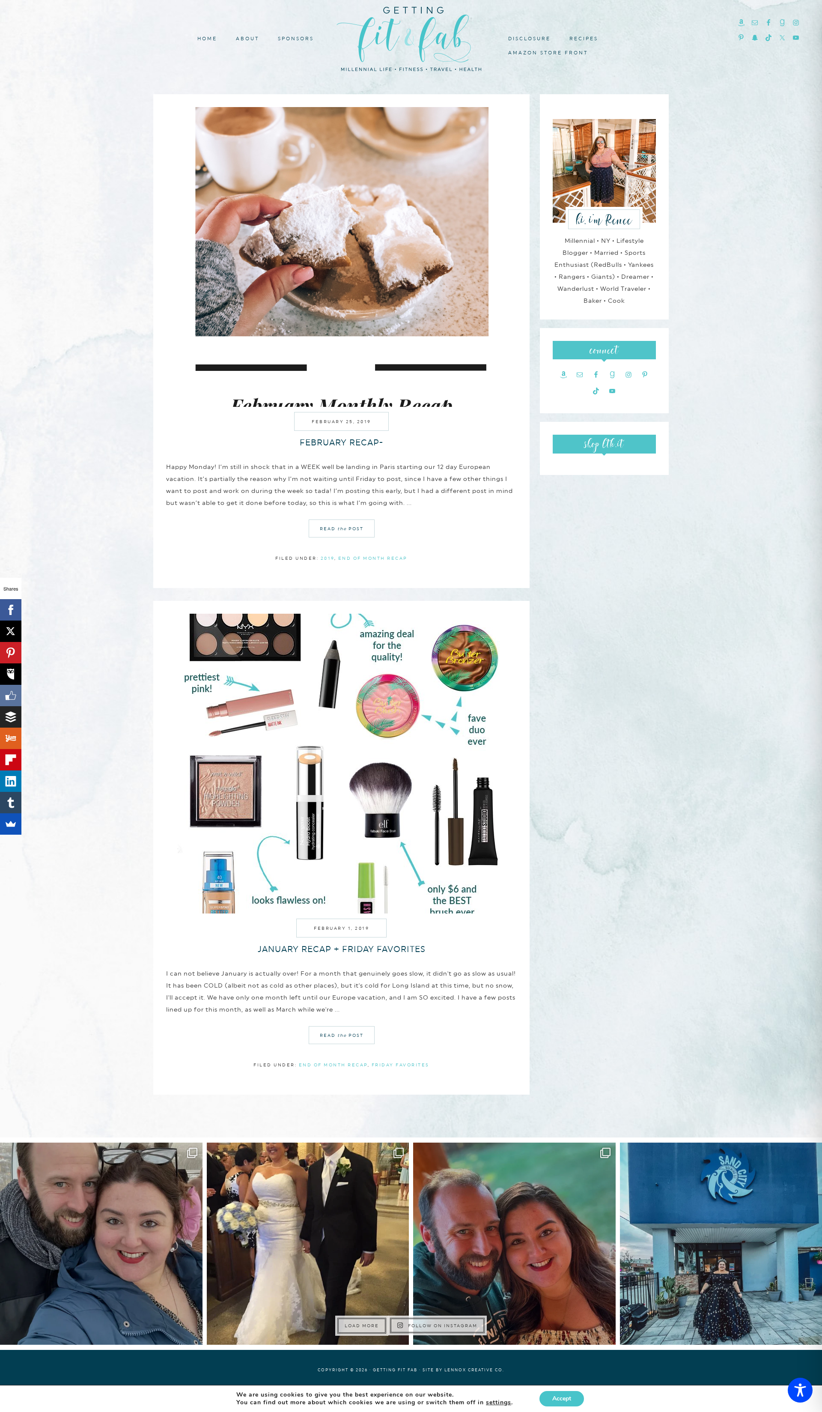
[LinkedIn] (10, 781)
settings (498, 1402)
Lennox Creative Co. (474, 1369)
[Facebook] (10, 610)
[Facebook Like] (10, 695)
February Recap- (341, 442)
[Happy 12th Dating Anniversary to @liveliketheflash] (514, 1244)
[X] (10, 631)
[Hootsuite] (10, 674)
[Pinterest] (10, 652)
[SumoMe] (10, 824)
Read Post (341, 528)
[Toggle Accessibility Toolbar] (800, 1390)
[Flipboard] (10, 759)
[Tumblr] (10, 802)
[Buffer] (10, 717)
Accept (561, 1398)
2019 (327, 558)
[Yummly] (10, 738)
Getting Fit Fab (411, 37)
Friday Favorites (400, 1064)
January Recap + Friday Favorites (342, 949)
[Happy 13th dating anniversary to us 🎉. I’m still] (101, 1244)
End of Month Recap (373, 558)
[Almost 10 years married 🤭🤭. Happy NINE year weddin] (308, 1244)
